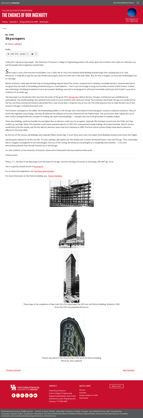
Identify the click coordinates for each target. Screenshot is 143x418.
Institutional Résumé (76, 414)
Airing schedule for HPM (29, 22)
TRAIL (108, 411)
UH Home (38, 411)
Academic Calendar (48, 411)
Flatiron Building (55, 176)
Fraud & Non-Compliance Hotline (12, 414)
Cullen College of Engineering (17, 10)
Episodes (13, 22)
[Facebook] (14, 395)
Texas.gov (85, 411)
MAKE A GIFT (117, 386)
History (5, 22)
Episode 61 (38, 166)
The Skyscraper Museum (44, 171)
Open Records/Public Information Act (56, 414)
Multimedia (44, 22)
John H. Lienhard (15, 44)
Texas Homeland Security (97, 411)
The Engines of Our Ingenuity (24, 15)
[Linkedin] (31, 395)
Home (5, 28)
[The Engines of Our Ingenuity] (133, 14)
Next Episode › (129, 370)
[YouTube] (35, 395)
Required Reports (89, 414)
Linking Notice (28, 414)
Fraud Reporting (116, 411)
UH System (77, 411)
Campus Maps (60, 411)
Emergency (69, 411)
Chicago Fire (73, 97)
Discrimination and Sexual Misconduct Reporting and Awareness (22, 416)
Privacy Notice (38, 414)
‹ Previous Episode (13, 370)
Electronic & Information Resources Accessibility (112, 414)
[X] (18, 395)
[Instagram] (27, 395)
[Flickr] (22, 395)
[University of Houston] (10, 3)
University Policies (50, 416)
